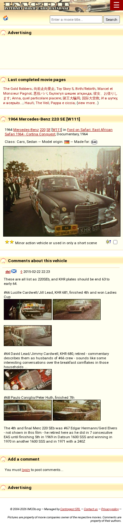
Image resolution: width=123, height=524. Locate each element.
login (26, 470)
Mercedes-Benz (26, 129)
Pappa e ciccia (63, 103)
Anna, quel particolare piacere (36, 98)
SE (48, 129)
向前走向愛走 (44, 88)
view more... (87, 103)
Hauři (29, 103)
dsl (7, 271)
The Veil (42, 103)
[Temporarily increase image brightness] (109, 241)
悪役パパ (40, 93)
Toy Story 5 (64, 88)
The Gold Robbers (17, 88)
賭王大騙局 (71, 98)
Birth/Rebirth (85, 88)
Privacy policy (110, 509)
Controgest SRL (70, 509)
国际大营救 (90, 98)
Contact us (91, 509)
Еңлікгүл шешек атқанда (70, 93)
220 (42, 129)
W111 (56, 129)
